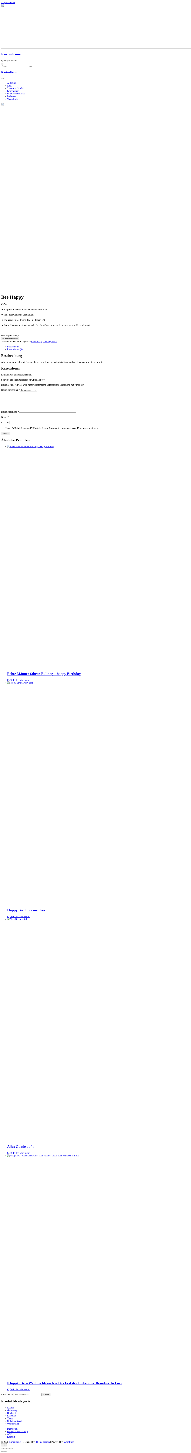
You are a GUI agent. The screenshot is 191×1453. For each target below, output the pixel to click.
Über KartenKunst (16, 93)
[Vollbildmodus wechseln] (5, 1448)
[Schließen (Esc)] (11, 1448)
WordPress (69, 1442)
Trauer (10, 1418)
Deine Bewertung (10, 390)
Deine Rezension (10, 412)
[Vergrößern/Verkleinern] (2, 1448)
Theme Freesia (43, 1442)
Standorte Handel (15, 88)
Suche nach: (7, 1394)
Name (5, 417)
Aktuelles (11, 83)
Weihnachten (13, 1423)
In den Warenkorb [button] (21, 680)
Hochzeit (11, 1413)
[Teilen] (8, 1448)
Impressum (12, 1428)
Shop (9, 85)
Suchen (46, 1395)
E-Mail (5, 422)
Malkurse (11, 96)
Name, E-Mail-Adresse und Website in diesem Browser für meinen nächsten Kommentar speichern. (51, 428)
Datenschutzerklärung (17, 1431)
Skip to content (8, 2)
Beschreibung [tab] (13, 346)
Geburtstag (36, 341)
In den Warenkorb (10, 339)
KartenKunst (11, 54)
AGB (9, 1434)
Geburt (10, 1407)
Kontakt (11, 1437)
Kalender (11, 1415)
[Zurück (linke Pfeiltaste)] (2, 1451)
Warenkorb (12, 99)
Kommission (13, 91)
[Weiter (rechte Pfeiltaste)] (5, 1451)
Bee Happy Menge (10, 335)
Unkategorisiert (50, 341)
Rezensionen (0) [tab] (15, 349)
